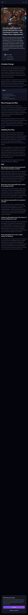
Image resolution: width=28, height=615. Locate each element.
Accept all (14, 607)
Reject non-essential (14, 610)
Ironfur (3, 125)
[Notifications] (23, 2)
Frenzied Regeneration (12, 125)
